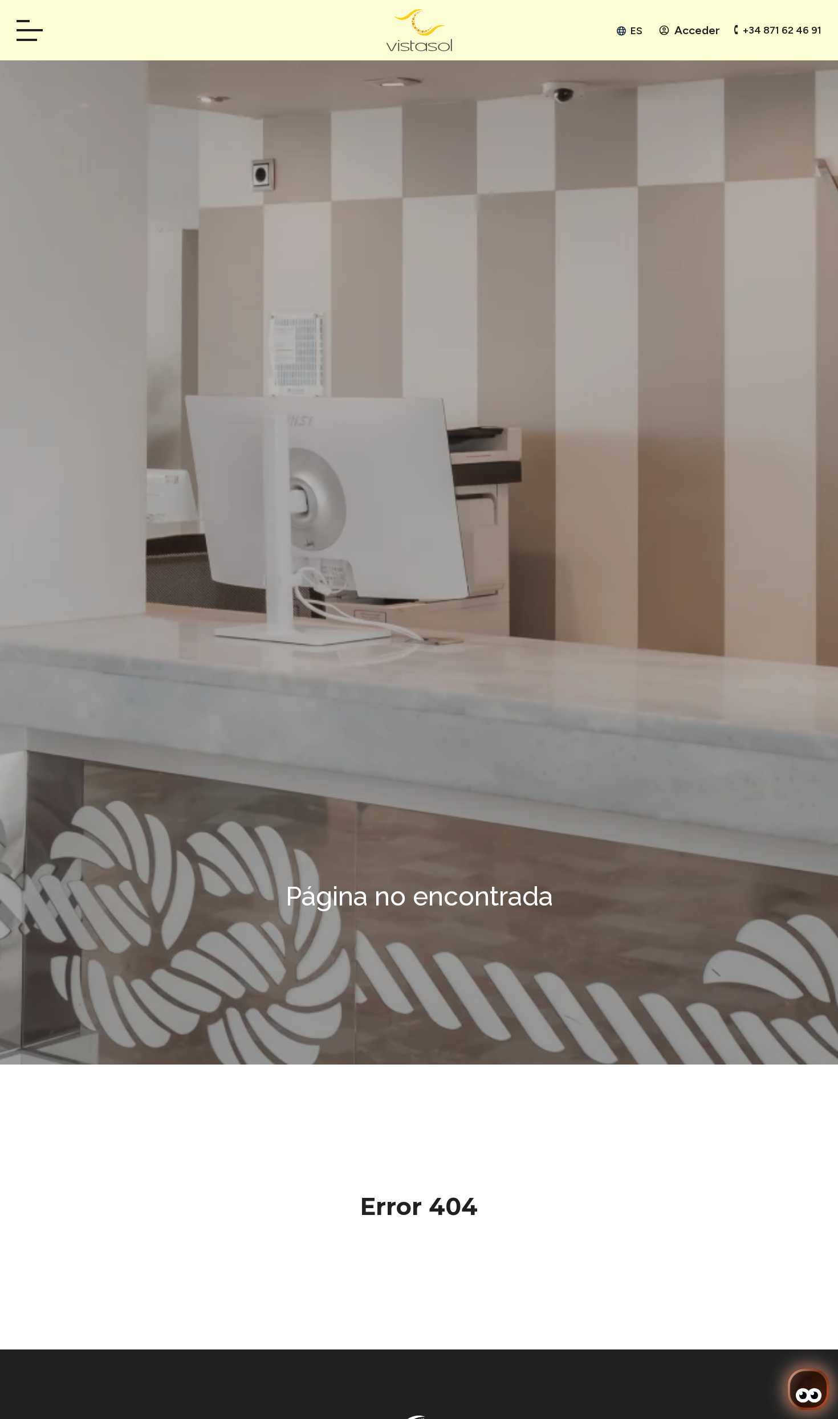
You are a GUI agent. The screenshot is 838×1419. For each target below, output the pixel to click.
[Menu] (34, 30)
